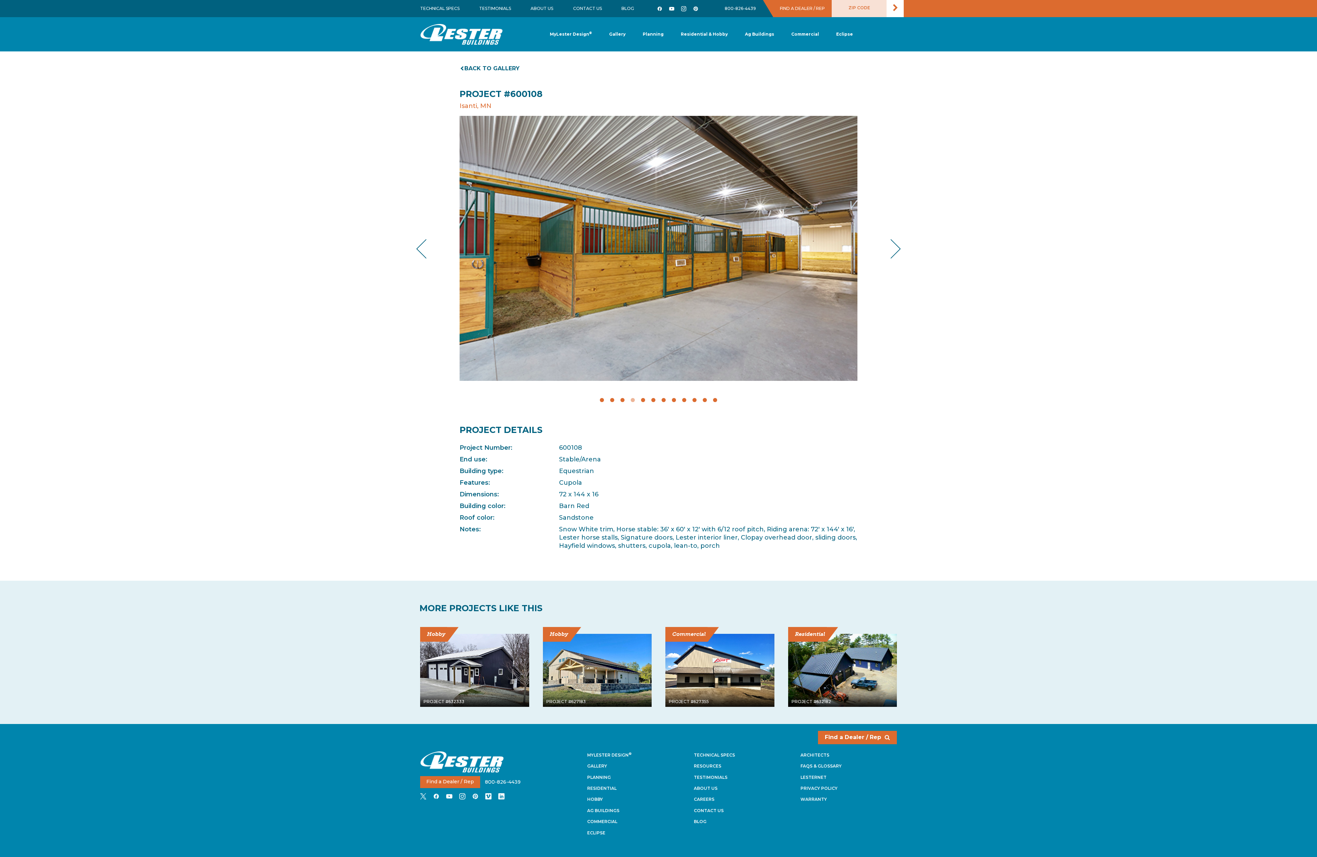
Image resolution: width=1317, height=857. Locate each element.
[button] (653, 34)
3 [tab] (622, 400)
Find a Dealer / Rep (853, 737)
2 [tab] (612, 400)
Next (890, 248)
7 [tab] (664, 400)
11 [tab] (705, 400)
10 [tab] (694, 400)
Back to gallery (492, 68)
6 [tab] (653, 400)
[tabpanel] (658, 248)
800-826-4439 (740, 8)
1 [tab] (602, 400)
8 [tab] (674, 400)
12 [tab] (715, 400)
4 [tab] (633, 400)
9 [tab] (684, 400)
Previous (427, 248)
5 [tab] (643, 400)
